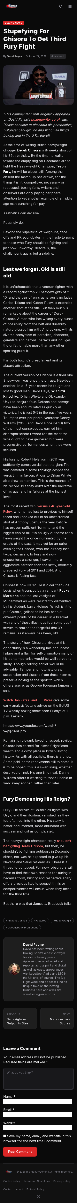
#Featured (40, 920)
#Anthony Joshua (16, 920)
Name (9, 1096)
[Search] (61, 6)
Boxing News (13, 23)
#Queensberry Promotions (22, 927)
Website (9, 1123)
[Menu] (70, 6)
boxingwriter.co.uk (45, 119)
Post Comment (20, 1152)
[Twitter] (38, 1196)
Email (8, 1110)
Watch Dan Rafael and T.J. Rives (27, 700)
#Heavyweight (62, 920)
